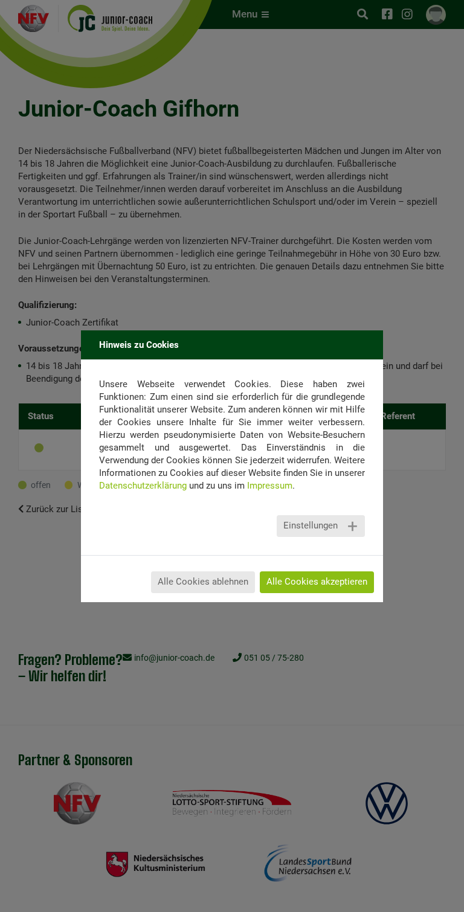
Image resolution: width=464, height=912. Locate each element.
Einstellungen (310, 525)
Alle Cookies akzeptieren (316, 581)
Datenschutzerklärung (143, 485)
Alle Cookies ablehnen (203, 581)
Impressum (269, 485)
